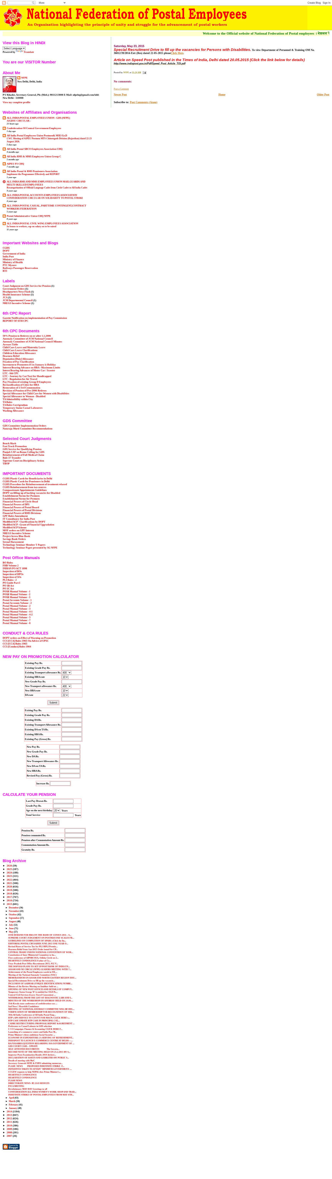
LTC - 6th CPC (11, 373)
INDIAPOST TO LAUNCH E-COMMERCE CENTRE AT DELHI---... (40, 1040)
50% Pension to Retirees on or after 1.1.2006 (27, 336)
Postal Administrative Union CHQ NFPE (29, 216)
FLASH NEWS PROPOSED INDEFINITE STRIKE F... (36, 1066)
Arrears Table (10, 344)
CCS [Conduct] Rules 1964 (17, 646)
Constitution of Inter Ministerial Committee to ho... (32, 955)
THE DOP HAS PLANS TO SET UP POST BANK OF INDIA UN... (39, 966)
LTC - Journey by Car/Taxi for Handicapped (27, 376)
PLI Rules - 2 (10, 580)
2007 (10, 1136)
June (11, 928)
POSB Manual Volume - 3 (16, 597)
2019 (10, 890)
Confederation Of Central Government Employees (34, 128)
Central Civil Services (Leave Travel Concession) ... (32, 995)
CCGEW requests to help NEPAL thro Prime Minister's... (34, 1072)
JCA (5, 297)
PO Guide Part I (11, 583)
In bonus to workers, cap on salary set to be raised (31, 226)
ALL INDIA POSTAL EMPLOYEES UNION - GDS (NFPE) (38, 118)
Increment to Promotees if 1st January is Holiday (29, 364)
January (13, 1108)
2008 (10, 1132)
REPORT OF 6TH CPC (15, 321)
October (13, 914)
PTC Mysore (10, 265)
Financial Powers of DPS (16, 504)
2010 (10, 1125)
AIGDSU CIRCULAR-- (19, 120)
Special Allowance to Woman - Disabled (24, 396)
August (13, 921)
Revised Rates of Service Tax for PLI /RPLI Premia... (33, 946)
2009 (10, 1129)
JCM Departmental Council (18, 300)
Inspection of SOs (12, 577)
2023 (10, 876)
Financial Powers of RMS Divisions (22, 513)
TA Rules (7, 402)
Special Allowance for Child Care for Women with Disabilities (36, 393)
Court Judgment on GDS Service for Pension (27, 286)
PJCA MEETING (16, 1086)
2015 (10, 904)
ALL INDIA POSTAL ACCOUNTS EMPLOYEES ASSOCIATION (42, 195)
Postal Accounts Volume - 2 (17, 603)
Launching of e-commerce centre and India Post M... (32, 1032)
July (11, 925)
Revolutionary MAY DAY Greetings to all (27, 1089)
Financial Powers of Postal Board (21, 507)
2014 (10, 1111)
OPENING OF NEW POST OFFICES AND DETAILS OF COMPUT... (40, 989)
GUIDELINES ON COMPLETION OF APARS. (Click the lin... (37, 941)
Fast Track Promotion (15, 446)
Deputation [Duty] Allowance (18, 359)
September (14, 918)
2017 (10, 897)
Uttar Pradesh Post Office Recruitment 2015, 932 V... (33, 963)
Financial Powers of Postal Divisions (22, 510)
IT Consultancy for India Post (19, 519)
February (14, 1104)
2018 (10, 893)
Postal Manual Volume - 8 (17, 623)
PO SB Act (8, 585)
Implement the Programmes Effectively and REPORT (33, 174)
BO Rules (8, 562)
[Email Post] (144, 72)
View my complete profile (16, 102)
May (11, 931)
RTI (5, 271)
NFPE (24, 77)
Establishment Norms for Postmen (21, 496)
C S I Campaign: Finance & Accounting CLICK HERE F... (35, 1029)
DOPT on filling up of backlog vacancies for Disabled (31, 493)
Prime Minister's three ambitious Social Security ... (31, 1035)
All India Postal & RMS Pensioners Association (32, 171)
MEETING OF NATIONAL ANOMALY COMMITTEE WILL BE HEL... (41, 1009)
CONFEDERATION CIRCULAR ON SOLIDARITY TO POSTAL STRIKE (45, 198)
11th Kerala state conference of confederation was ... (32, 1003)
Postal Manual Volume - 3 (17, 608)
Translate (29, 52)
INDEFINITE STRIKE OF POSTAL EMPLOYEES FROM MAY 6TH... (41, 1095)
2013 (10, 1115)
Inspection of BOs (12, 571)
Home (221, 94)
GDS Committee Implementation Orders (24, 425)
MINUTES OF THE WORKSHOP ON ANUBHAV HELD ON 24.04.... (40, 1000)
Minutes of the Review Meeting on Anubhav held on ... (33, 986)
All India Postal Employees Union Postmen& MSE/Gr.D (37, 135)
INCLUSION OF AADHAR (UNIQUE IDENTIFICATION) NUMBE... (40, 983)
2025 (10, 869)
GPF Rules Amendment (15, 516)
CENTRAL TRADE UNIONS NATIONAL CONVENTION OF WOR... (40, 952)
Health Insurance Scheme (16, 294)
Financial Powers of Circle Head (20, 501)
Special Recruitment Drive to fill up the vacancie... (31, 980)
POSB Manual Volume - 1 (16, 591)
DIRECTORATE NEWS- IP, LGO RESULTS (28, 1083)
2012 (10, 1118)
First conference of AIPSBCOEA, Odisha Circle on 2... (33, 958)
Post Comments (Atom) (143, 102)
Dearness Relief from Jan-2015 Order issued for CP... (33, 949)
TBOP (6, 463)
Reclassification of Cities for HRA (21, 385)
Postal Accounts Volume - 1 (17, 600)
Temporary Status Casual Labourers (22, 408)
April (12, 1097)
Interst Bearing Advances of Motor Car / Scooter (29, 370)
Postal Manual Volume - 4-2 (18, 614)
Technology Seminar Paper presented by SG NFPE (30, 547)
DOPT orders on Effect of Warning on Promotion (29, 638)
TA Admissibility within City (18, 399)
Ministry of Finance (13, 259)
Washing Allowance (13, 410)
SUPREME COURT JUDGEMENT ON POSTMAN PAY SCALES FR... (41, 938)
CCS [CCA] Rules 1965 (15, 643)
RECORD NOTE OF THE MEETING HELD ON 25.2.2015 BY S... (39, 1052)
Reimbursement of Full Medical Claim (23, 455)
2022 (10, 879)
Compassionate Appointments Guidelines (25, 490)
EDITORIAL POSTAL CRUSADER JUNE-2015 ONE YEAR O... (38, 943)
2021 (10, 883)
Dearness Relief (11, 356)
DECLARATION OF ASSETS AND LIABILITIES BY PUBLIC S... (38, 1057)
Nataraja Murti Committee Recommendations (27, 428)
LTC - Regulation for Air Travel (20, 379)
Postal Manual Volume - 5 (17, 617)
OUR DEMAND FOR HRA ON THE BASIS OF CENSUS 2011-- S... (39, 935)
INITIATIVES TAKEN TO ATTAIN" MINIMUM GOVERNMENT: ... (40, 1069)
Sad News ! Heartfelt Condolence (23, 1006)
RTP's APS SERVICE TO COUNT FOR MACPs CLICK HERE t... (39, 1018)
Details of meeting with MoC (21, 1060)
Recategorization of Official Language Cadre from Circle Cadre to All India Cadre (47, 187)
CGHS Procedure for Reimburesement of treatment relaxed (35, 484)
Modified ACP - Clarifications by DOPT (24, 521)
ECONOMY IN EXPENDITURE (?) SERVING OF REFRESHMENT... (41, 1037)
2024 (10, 872)
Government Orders (14, 289)
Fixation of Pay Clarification (18, 361)
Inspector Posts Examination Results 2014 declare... (32, 1055)
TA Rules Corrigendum (15, 405)
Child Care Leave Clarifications (20, 350)
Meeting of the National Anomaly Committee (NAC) (32, 975)
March (12, 1101)
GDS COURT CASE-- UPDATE (23, 1046)
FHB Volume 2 (11, 565)
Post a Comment (121, 89)
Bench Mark (9, 443)
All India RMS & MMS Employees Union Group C (34, 156)
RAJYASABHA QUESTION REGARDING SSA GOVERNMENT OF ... (41, 1043)
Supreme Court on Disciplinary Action (23, 460)
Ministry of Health (13, 262)
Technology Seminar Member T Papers (24, 545)
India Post (8, 256)
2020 (10, 886)
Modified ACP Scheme (15, 527)
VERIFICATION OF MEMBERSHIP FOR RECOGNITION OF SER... (41, 1012)
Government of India (14, 253)
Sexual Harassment (13, 542)
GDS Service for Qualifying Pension (22, 449)
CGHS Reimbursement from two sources (24, 487)
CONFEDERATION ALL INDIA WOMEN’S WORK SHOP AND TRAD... (42, 1092)
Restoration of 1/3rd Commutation (21, 387)
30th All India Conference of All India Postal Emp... (32, 1015)
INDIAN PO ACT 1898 (15, 568)
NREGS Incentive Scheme (17, 303)
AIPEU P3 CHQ (15, 163)
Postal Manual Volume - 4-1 (18, 611)
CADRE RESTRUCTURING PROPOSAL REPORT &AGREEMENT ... (41, 1023)
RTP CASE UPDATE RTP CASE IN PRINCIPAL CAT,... (34, 1020)
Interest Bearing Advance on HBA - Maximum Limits (31, 367)
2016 (10, 900)
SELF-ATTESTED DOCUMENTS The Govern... (34, 1049)
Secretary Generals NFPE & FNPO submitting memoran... (35, 1063)
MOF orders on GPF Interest (18, 530)
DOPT (6, 250)
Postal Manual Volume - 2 (17, 606)
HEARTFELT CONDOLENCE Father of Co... (29, 960)
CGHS (6, 248)
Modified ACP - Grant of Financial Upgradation (28, 524)
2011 (10, 1122)
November (14, 911)
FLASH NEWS (15, 1080)
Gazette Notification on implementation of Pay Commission (35, 318)
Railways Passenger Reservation (20, 268)
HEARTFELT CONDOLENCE (22, 1075)
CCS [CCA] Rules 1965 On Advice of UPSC (26, 641)
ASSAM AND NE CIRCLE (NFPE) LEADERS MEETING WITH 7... (39, 969)
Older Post (323, 94)
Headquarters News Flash (16, 291)
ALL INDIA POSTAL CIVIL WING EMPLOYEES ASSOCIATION (42, 223)
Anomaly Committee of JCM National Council (28, 338)
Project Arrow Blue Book (16, 536)
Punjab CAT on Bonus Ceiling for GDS (23, 452)
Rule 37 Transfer (12, 458)
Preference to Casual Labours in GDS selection (30, 1026)
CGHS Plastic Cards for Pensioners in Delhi (26, 481)
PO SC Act (8, 588)
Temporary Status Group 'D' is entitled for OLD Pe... (33, 992)
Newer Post (120, 94)
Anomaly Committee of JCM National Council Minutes (32, 341)
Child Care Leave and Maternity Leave (24, 347)
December (14, 907)
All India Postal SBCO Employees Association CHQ (34, 149)
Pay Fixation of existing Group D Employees (27, 382)
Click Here (177, 53)
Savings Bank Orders (14, 539)
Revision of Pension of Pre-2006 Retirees (24, 390)
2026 (10, 865)
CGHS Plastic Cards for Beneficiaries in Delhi (27, 478)
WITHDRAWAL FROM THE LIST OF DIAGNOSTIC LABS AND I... (40, 998)
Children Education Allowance (19, 353)
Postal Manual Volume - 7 (17, 620)
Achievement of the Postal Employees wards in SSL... (32, 972)
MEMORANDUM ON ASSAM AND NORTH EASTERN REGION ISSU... (42, 978)
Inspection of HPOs (13, 574)
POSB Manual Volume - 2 (16, 594)
